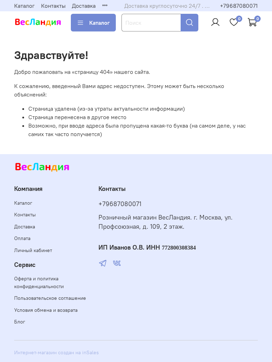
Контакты (53, 5)
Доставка (84, 5)
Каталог (24, 5)
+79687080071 (239, 5)
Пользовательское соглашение (50, 298)
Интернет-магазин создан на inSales (56, 352)
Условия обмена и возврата (46, 310)
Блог (19, 322)
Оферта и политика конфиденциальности (39, 282)
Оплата (22, 238)
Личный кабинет (33, 250)
